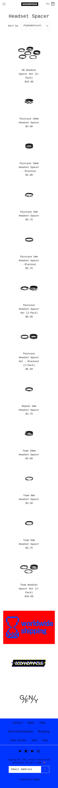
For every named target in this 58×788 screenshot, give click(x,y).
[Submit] (45, 769)
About (31, 723)
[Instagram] (38, 751)
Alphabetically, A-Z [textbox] (37, 25)
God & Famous (33, 780)
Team (45, 740)
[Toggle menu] (4, 4)
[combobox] (35, 25)
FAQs (42, 723)
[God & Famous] (29, 4)
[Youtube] (32, 751)
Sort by (13, 26)
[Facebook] (26, 751)
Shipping (43, 731)
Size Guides (19, 740)
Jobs (34, 740)
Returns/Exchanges (21, 731)
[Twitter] (20, 751)
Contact (18, 723)
